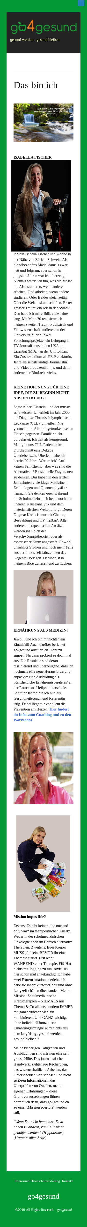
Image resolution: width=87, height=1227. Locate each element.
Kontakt (67, 1181)
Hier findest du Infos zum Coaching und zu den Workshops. (42, 714)
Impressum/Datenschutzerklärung (37, 1181)
